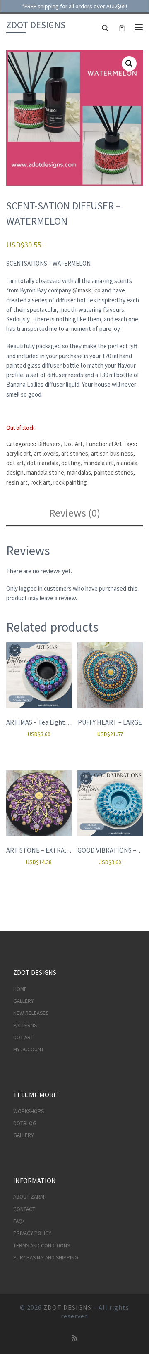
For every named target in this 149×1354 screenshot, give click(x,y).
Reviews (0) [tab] (74, 513)
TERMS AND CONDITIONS (41, 1245)
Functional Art (104, 444)
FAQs (18, 1221)
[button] (129, 63)
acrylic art (18, 453)
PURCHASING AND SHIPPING (45, 1257)
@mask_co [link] (86, 290)
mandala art (98, 463)
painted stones (113, 472)
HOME (20, 989)
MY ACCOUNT (28, 1049)
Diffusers (49, 444)
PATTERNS (25, 1025)
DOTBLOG (24, 1123)
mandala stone (45, 472)
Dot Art (73, 444)
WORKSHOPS (28, 1111)
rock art (40, 482)
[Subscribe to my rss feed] (74, 1338)
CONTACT (24, 1209)
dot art (15, 463)
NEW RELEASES (30, 1013)
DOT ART (23, 1037)
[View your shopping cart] (121, 27)
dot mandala (42, 463)
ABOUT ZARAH (29, 1196)
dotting (71, 463)
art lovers (46, 453)
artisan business (112, 453)
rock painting (70, 482)
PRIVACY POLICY (32, 1233)
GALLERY (23, 1001)
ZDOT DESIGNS (67, 1307)
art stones (74, 453)
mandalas (79, 472)
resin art (17, 482)
